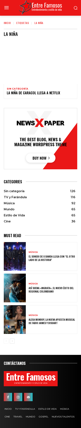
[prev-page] (6, 341)
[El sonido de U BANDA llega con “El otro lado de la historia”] (15, 256)
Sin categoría (17, 89)
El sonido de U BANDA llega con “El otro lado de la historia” (52, 258)
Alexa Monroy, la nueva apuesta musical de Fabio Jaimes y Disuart (52, 321)
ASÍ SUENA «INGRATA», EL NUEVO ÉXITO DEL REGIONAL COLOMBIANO (51, 289)
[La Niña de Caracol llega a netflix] (40, 62)
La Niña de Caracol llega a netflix (33, 92)
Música (33, 252)
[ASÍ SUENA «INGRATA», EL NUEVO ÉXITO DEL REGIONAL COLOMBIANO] (15, 288)
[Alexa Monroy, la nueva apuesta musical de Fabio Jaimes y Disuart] (15, 319)
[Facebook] (8, 397)
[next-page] (12, 341)
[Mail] (28, 397)
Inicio (7, 23)
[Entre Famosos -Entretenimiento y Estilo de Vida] (40, 7)
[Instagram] (18, 397)
